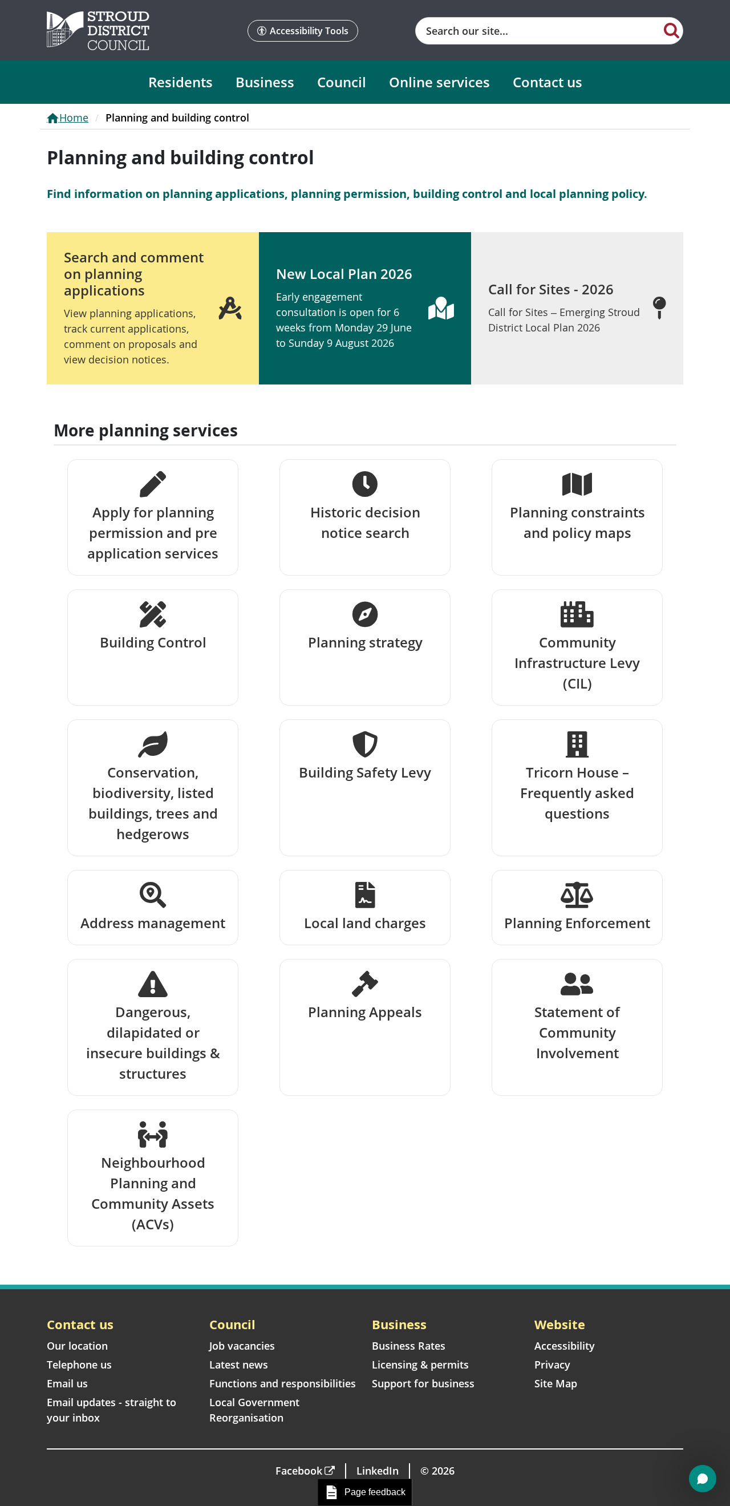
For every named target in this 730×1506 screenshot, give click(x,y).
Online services (439, 81)
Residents (180, 81)
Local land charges (365, 922)
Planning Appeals (365, 1011)
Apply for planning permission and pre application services (152, 532)
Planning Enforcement (577, 922)
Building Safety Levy (365, 772)
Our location (77, 1346)
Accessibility (564, 1346)
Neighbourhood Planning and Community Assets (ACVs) (152, 1193)
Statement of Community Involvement (577, 1032)
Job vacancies (242, 1346)
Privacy (552, 1364)
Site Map (555, 1383)
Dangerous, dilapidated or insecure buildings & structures (153, 1042)
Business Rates (408, 1346)
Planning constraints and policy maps (577, 522)
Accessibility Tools (309, 31)
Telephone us (79, 1364)
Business (265, 81)
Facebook (298, 1470)
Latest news (238, 1364)
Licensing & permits (420, 1364)
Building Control (153, 642)
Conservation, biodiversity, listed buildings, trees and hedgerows (153, 803)
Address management (152, 922)
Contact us (547, 81)
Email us (67, 1383)
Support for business (423, 1383)
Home (73, 117)
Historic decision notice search (365, 522)
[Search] (671, 30)
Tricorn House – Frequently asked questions (577, 793)
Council (341, 81)
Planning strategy (365, 642)
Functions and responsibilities (282, 1383)
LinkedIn (377, 1470)
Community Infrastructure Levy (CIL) (577, 663)
